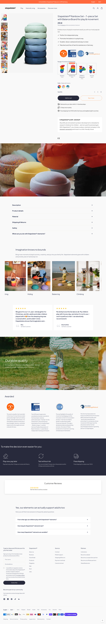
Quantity (60, 92)
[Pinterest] (11, 599)
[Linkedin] (19, 599)
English (93, 2)
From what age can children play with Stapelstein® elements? (37, 519)
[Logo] (10, 8)
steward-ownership (66, 129)
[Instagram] (4, 599)
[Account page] (98, 8)
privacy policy (21, 575)
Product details (17, 211)
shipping (63, 25)
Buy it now (91, 98)
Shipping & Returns (19, 222)
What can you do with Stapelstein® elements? (28, 234)
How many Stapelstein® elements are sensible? (33, 532)
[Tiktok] (15, 599)
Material (15, 216)
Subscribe (14, 582)
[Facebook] (8, 599)
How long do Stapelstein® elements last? (31, 526)
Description (16, 205)
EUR (99, 2)
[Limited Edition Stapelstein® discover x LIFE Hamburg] (53, 2)
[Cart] (102, 8)
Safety (14, 228)
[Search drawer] (94, 8)
